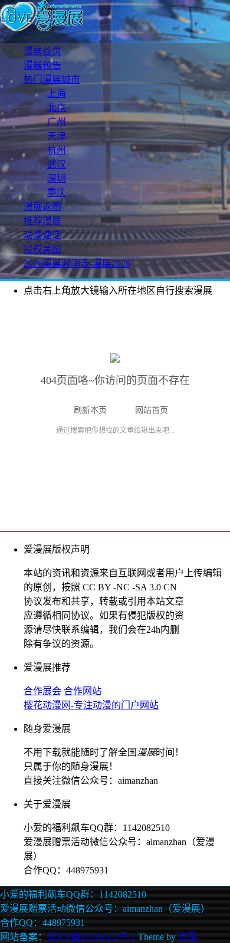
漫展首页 (42, 51)
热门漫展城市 (52, 79)
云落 (187, 937)
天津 (56, 136)
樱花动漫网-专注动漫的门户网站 (91, 705)
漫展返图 (42, 207)
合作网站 (82, 691)
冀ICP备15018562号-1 (91, 937)
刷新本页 (90, 410)
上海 (56, 93)
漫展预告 (42, 65)
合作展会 (42, 691)
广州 (56, 122)
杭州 (56, 150)
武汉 (56, 164)
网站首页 (151, 410)
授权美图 (42, 249)
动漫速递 (42, 235)
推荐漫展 (42, 221)
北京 (56, 108)
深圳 (56, 178)
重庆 (56, 193)
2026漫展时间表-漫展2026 (77, 263)
